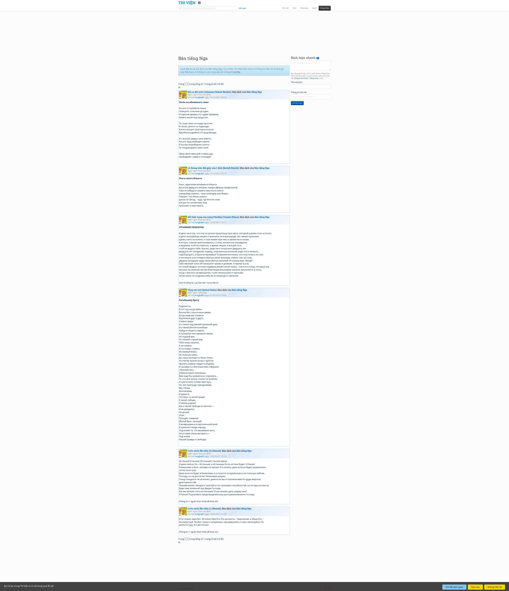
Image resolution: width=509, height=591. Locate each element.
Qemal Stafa (209, 289)
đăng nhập (314, 78)
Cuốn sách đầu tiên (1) (199, 508)
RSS (329, 589)
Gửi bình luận (297, 103)
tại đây (237, 71)
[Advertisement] (254, 31)
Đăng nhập (324, 8)
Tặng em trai (194, 289)
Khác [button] (314, 8)
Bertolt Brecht (230, 167)
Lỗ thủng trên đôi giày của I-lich (205, 167)
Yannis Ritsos (230, 217)
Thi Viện (186, 2)
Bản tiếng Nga (254, 91)
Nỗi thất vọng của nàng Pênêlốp (205, 217)
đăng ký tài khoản (301, 78)
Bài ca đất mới (195, 91)
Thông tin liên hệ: (299, 92)
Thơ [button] (294, 8)
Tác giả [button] (285, 8)
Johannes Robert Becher (217, 91)
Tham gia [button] (304, 8)
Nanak (216, 450)
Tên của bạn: (296, 82)
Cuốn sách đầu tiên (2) (200, 450)
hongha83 (199, 97)
